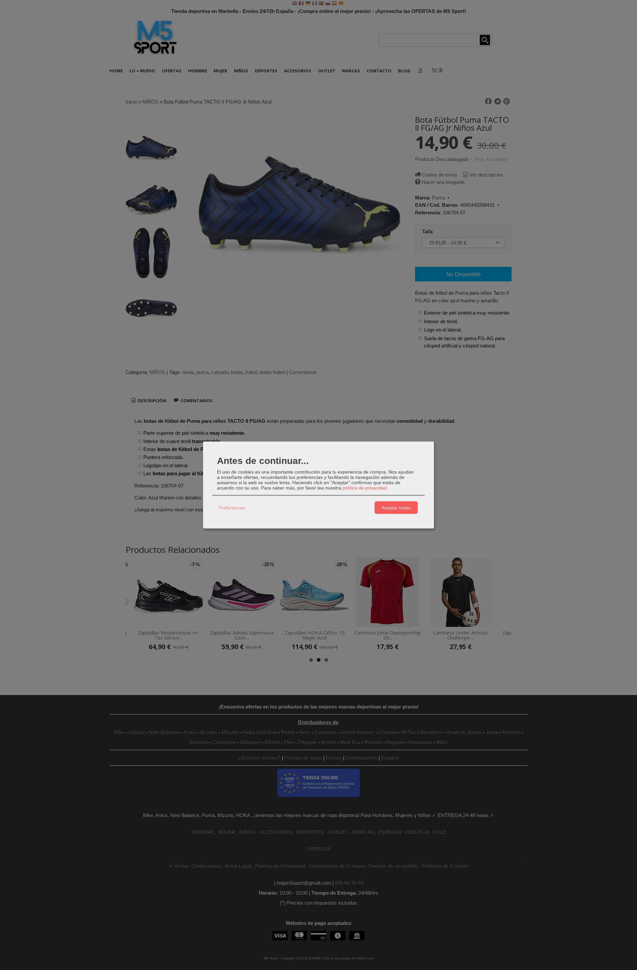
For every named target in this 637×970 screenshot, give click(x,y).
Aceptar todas (396, 507)
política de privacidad (364, 487)
